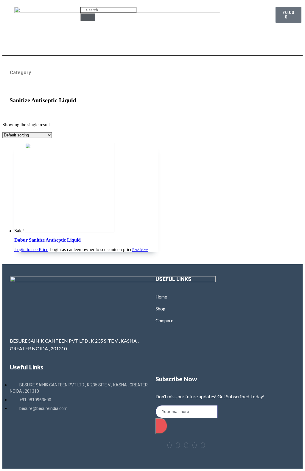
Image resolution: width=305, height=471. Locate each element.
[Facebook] (169, 445)
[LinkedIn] (186, 445)
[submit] (161, 426)
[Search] (87, 17)
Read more (140, 250)
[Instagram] (203, 445)
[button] (212, 15)
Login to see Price (31, 249)
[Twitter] (178, 445)
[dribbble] (194, 445)
